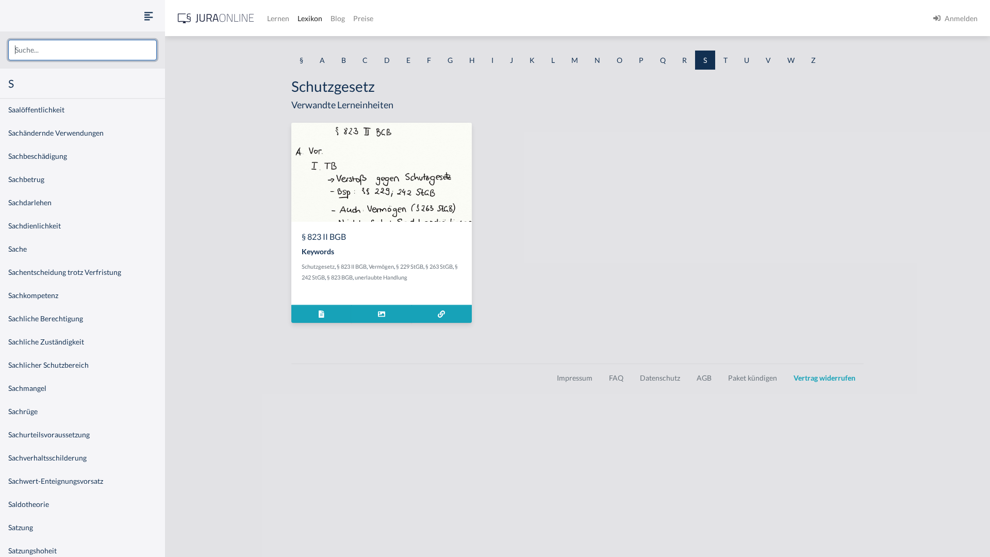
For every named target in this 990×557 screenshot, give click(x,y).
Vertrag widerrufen (824, 377)
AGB (704, 377)
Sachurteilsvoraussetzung (49, 434)
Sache (17, 248)
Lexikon (310, 18)
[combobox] (82, 50)
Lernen (278, 18)
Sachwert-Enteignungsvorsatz (55, 481)
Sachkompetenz (33, 295)
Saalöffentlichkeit (36, 109)
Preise (363, 18)
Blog (338, 18)
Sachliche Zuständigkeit (46, 341)
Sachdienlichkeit (34, 225)
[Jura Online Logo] (216, 18)
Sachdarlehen (30, 202)
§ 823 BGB (340, 277)
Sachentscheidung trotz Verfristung (64, 272)
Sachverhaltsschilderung (47, 457)
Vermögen (381, 266)
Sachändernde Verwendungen (56, 132)
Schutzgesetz (318, 266)
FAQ (616, 377)
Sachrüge (23, 411)
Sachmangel (27, 388)
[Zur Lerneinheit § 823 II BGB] (441, 314)
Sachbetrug (26, 179)
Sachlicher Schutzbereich (48, 365)
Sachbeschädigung (37, 156)
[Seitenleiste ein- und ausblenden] (148, 15)
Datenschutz (660, 377)
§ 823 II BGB (352, 266)
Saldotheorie (28, 504)
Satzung (20, 527)
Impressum (574, 377)
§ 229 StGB (409, 266)
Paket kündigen (752, 377)
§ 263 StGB (439, 266)
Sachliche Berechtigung (45, 318)
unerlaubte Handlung (381, 277)
